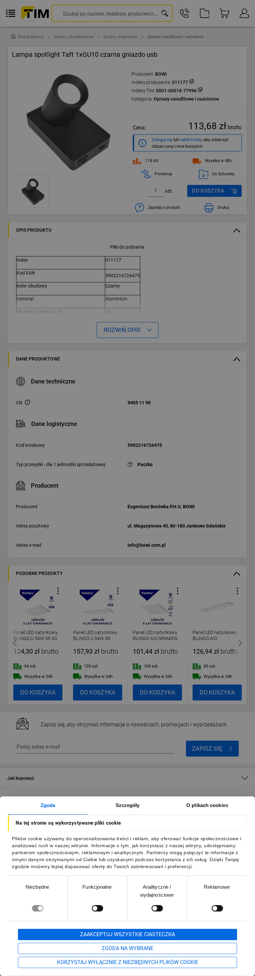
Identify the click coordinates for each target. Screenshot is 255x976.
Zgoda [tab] (48, 805)
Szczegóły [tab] (128, 805)
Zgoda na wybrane (127, 948)
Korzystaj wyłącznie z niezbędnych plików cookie (127, 962)
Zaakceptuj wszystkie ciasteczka (127, 934)
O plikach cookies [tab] (207, 805)
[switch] (97, 908)
